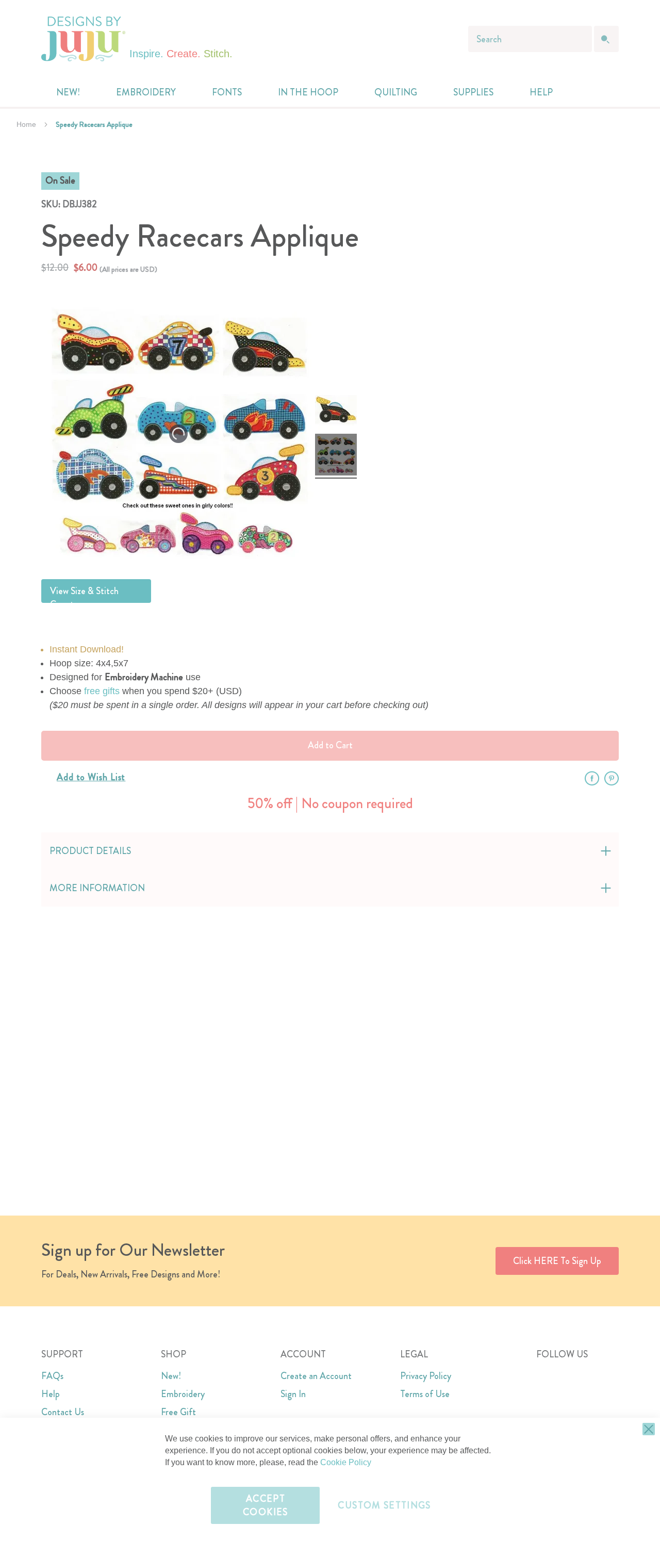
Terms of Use (425, 1394)
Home (26, 124)
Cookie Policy (345, 1462)
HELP (541, 92)
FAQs (52, 1376)
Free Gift (178, 1412)
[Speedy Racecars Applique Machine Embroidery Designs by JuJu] (336, 411)
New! (171, 1376)
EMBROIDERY (146, 92)
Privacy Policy (425, 1376)
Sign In (293, 1394)
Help (50, 1394)
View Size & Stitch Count (84, 593)
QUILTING (395, 92)
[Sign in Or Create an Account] (584, 92)
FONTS (227, 92)
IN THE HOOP (308, 92)
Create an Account (316, 1376)
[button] (605, 92)
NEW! (68, 92)
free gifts (102, 691)
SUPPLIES (473, 92)
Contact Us (62, 1412)
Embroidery (183, 1394)
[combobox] (530, 39)
